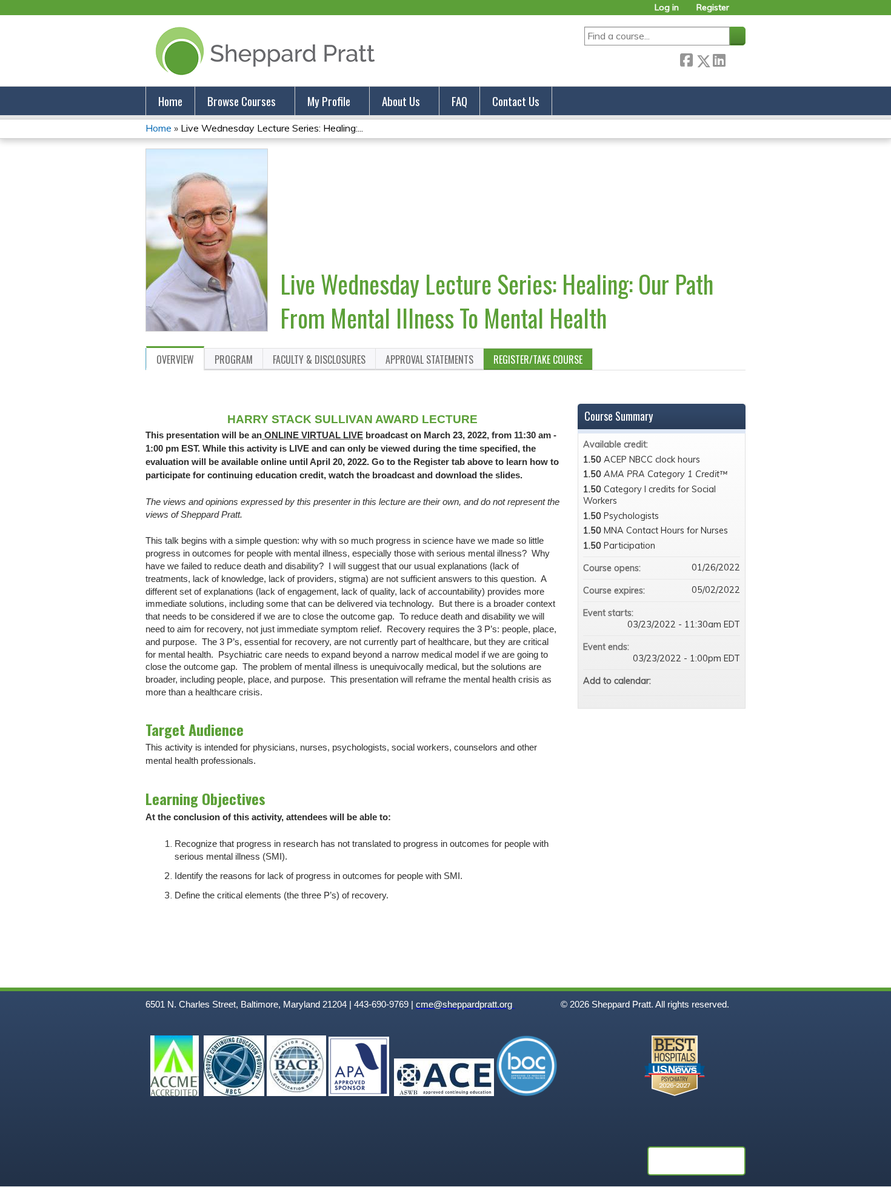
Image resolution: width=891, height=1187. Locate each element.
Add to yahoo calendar (699, 681)
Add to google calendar (683, 681)
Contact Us (515, 101)
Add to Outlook (730, 681)
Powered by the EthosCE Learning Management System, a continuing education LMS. (696, 1160)
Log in (667, 7)
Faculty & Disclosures (319, 359)
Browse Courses (241, 101)
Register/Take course (537, 359)
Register (712, 7)
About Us (401, 101)
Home (170, 101)
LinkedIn (719, 58)
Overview (175, 359)
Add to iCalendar (715, 680)
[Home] (262, 50)
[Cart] (742, 12)
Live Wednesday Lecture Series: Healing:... (272, 128)
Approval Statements (429, 359)
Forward (735, 58)
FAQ (459, 101)
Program (234, 359)
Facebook (686, 58)
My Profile (328, 101)
